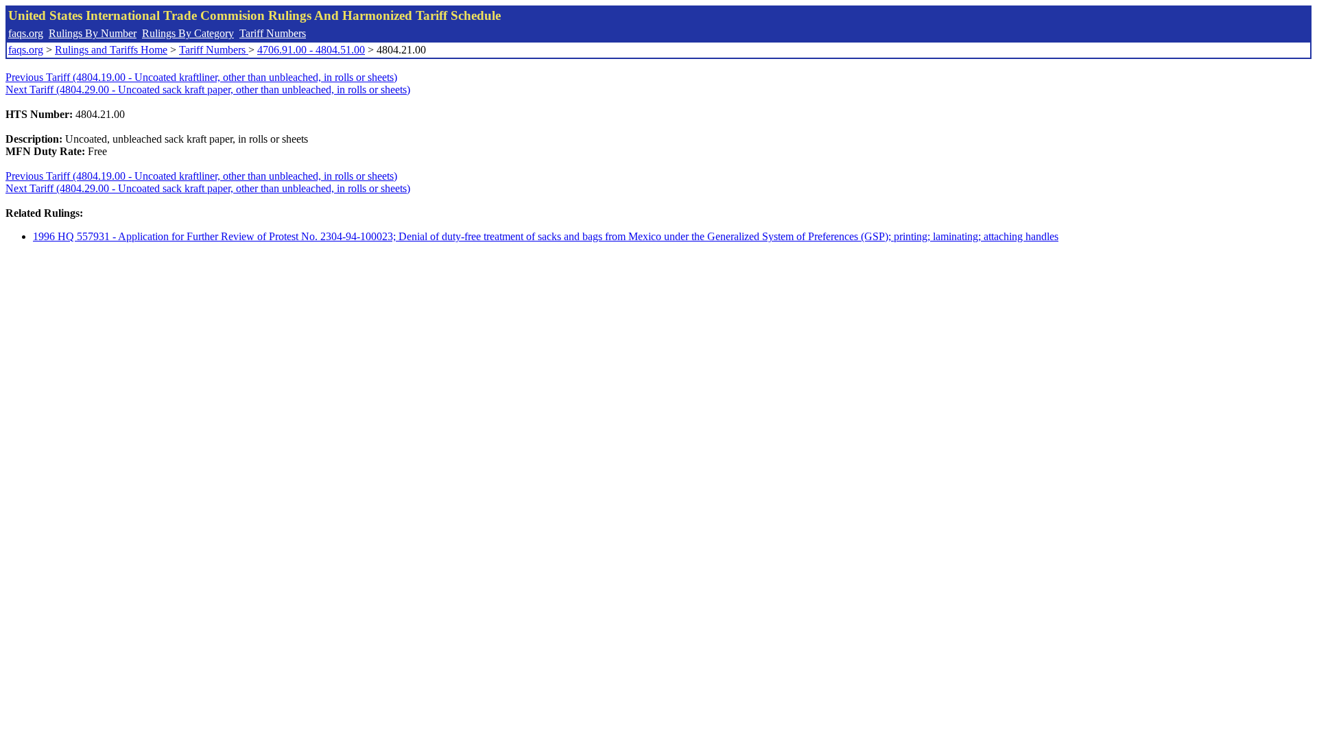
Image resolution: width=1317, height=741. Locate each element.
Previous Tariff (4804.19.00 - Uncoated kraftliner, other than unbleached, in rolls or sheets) (201, 77)
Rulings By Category (188, 33)
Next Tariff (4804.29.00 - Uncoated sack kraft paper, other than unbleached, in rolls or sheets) (207, 89)
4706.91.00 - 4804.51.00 (311, 50)
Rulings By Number (93, 33)
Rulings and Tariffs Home (111, 50)
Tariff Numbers (272, 33)
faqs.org (25, 33)
